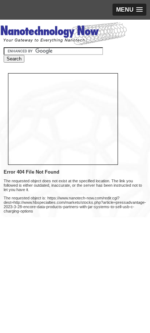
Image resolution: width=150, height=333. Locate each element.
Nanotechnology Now (63, 34)
